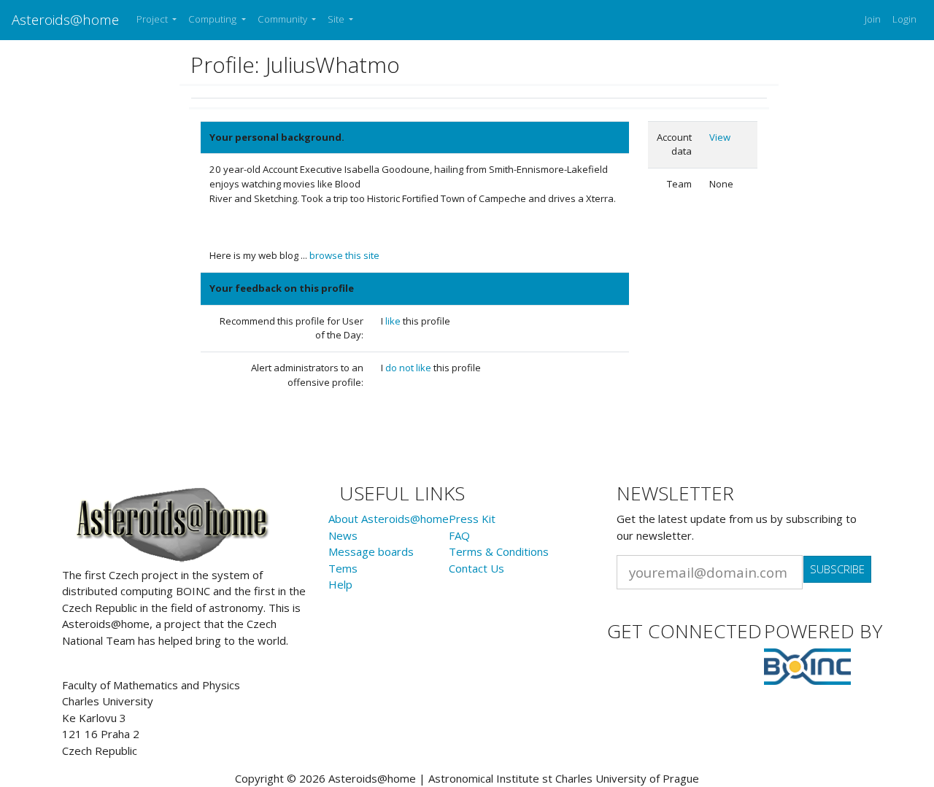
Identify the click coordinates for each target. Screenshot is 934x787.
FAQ (459, 535)
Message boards (371, 551)
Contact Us (476, 568)
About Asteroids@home (388, 518)
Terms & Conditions (499, 551)
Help (340, 584)
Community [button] (283, 19)
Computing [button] (213, 19)
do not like (409, 367)
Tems (343, 568)
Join (873, 19)
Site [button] (337, 19)
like (394, 320)
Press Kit (472, 518)
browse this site (344, 255)
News (343, 535)
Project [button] (153, 19)
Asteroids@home (65, 19)
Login (904, 19)
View (719, 137)
